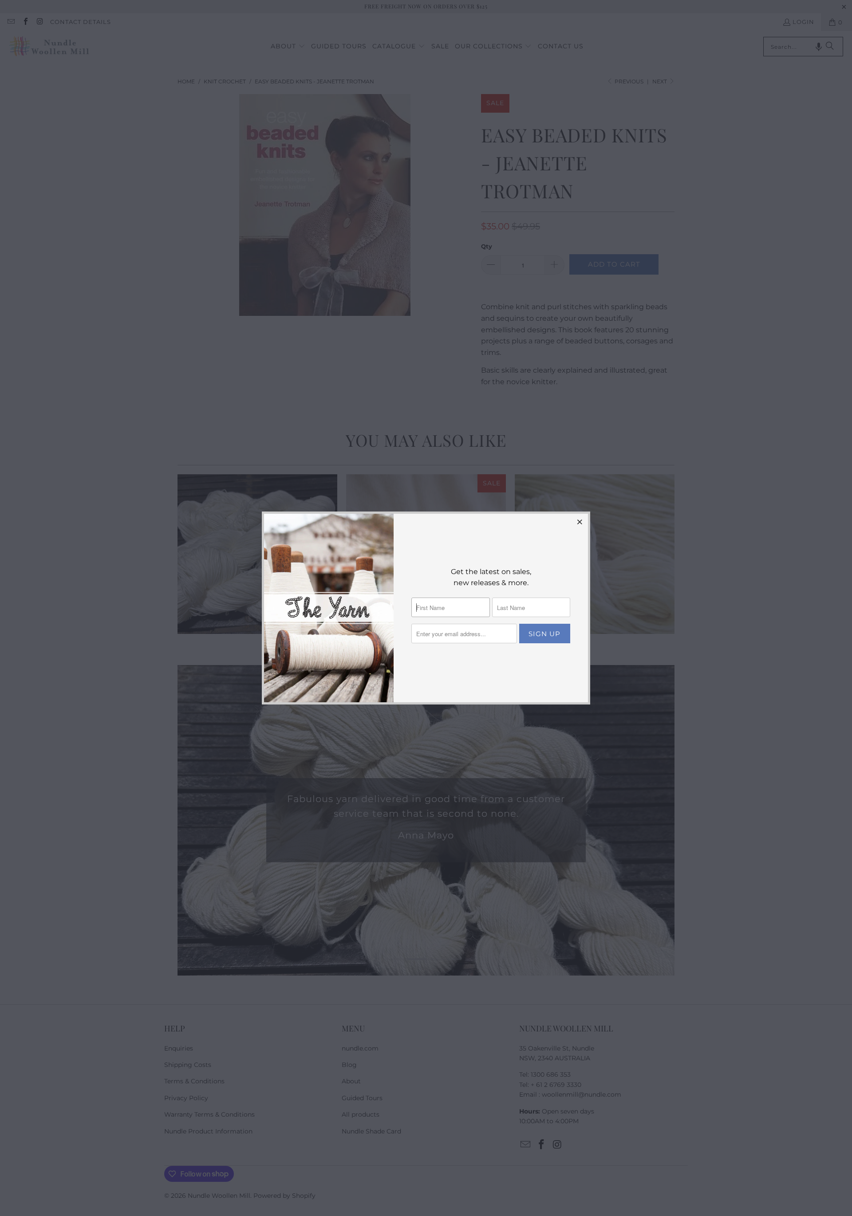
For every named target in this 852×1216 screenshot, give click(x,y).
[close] (580, 522)
